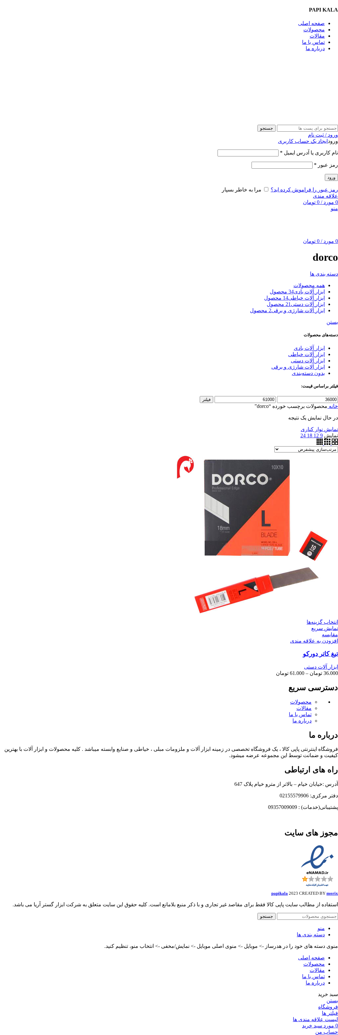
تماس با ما (300, 714)
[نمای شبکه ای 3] (326, 443)
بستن (332, 322)
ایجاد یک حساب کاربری (303, 141)
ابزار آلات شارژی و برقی (298, 367)
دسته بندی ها (324, 274)
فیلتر (206, 399)
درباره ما (302, 720)
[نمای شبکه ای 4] (320, 443)
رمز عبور (326, 165)
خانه (332, 406)
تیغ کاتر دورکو (320, 653)
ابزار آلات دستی (308, 360)
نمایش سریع (324, 628)
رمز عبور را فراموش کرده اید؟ (304, 189)
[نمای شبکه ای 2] (334, 443)
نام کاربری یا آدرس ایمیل (309, 152)
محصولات (301, 702)
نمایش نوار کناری (319, 429)
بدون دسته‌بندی (308, 373)
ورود (331, 177)
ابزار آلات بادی (309, 348)
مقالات (304, 708)
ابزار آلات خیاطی (306, 354)
